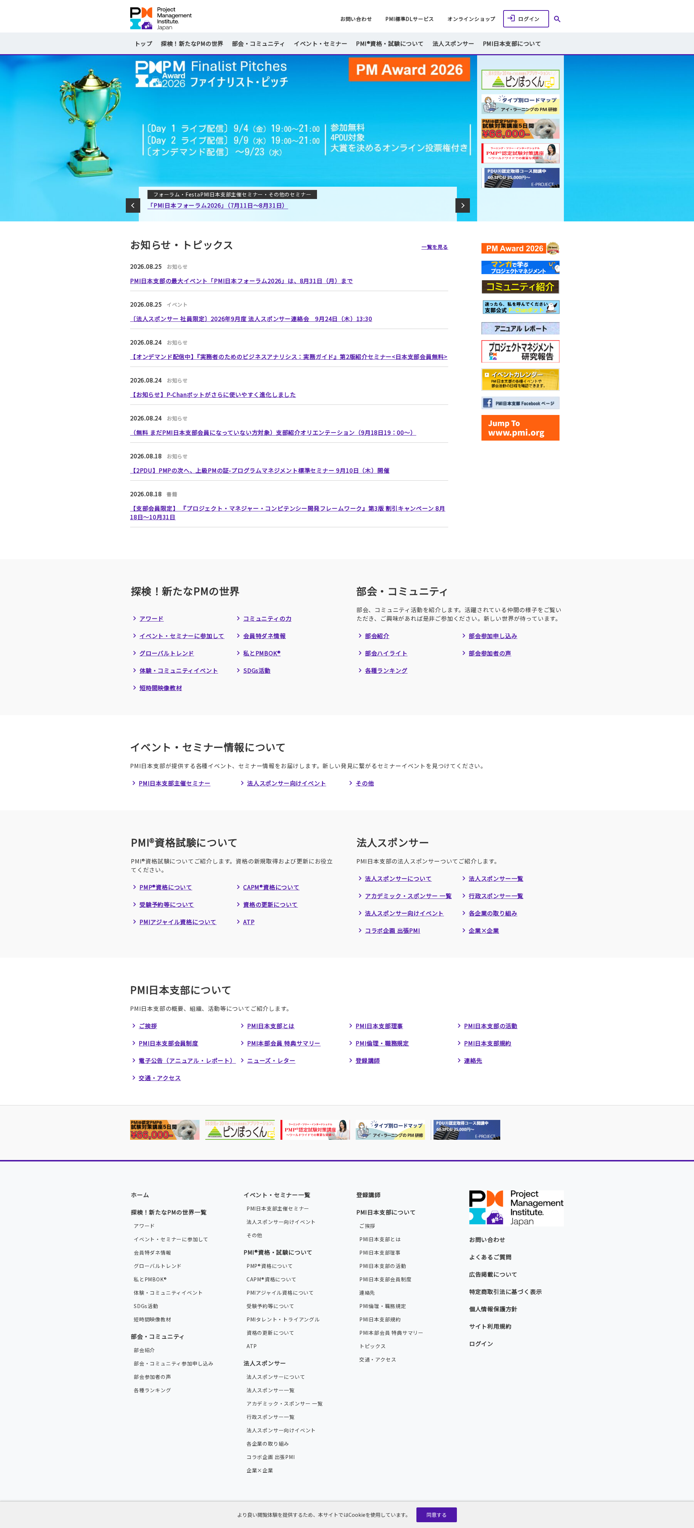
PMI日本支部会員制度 (168, 1043)
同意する (437, 1514)
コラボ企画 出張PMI (392, 930)
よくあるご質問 (490, 1256)
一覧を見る (434, 246)
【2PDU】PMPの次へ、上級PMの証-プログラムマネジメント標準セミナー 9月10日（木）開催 (259, 470)
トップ (143, 43)
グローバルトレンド (167, 653)
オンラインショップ (471, 18)
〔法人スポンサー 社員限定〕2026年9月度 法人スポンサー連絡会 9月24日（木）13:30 (251, 318)
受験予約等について (167, 904)
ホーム (140, 1194)
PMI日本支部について (386, 1212)
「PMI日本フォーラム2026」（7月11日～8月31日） (217, 205)
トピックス (372, 1346)
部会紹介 (377, 635)
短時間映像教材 (161, 687)
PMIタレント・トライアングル (283, 1319)
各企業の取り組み (493, 913)
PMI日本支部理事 (379, 1025)
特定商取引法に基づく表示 (505, 1291)
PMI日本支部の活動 (491, 1025)
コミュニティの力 (267, 618)
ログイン (529, 18)
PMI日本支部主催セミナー (174, 783)
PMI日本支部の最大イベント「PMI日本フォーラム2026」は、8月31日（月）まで (241, 280)
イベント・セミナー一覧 (277, 1194)
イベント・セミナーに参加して (182, 635)
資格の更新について (270, 904)
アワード (152, 618)
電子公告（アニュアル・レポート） (187, 1060)
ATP (248, 921)
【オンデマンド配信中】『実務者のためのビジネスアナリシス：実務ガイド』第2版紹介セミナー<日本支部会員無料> (288, 356)
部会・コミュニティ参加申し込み (174, 1363)
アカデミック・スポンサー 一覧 (408, 895)
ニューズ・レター (271, 1060)
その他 (365, 783)
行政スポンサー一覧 (496, 895)
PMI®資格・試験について (278, 1252)
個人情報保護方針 (493, 1308)
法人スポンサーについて (398, 878)
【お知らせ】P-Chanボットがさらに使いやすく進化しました (213, 394)
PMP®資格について (166, 887)
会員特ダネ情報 (264, 635)
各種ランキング (386, 670)
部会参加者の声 (490, 653)
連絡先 (473, 1060)
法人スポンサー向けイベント (286, 783)
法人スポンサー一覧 (496, 878)
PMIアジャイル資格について (178, 921)
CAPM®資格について (271, 887)
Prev (133, 205)
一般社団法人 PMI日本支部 (191, 19)
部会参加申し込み (493, 635)
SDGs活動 (257, 670)
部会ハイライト (386, 653)
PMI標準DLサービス (409, 18)
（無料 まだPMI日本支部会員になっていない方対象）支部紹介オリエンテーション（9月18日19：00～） (273, 432)
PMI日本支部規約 (487, 1043)
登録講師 (368, 1060)
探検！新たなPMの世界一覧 (168, 1212)
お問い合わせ (356, 18)
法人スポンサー (265, 1363)
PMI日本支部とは (271, 1025)
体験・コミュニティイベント (179, 670)
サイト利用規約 (490, 1326)
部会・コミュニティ (158, 1336)
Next (462, 205)
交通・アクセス (160, 1077)
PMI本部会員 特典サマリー (284, 1043)
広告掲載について (493, 1274)
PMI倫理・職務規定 (382, 1043)
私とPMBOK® (261, 653)
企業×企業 (484, 930)
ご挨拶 (148, 1025)
